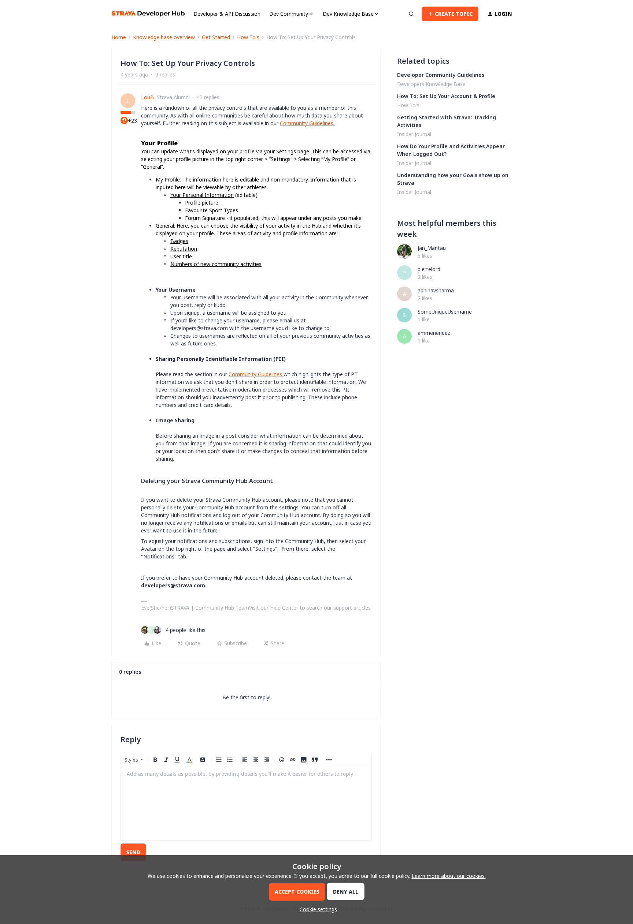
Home (118, 37)
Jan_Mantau (432, 247)
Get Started (216, 37)
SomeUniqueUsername (445, 311)
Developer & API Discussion (226, 13)
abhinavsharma (436, 290)
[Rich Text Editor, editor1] (246, 803)
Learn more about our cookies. (449, 875)
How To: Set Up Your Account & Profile (446, 96)
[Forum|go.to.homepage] (148, 13)
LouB (147, 97)
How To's (248, 37)
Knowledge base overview (164, 37)
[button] (450, 14)
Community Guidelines (306, 123)
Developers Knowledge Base (431, 84)
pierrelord (429, 269)
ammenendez (434, 332)
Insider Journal (414, 134)
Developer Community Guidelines (440, 74)
